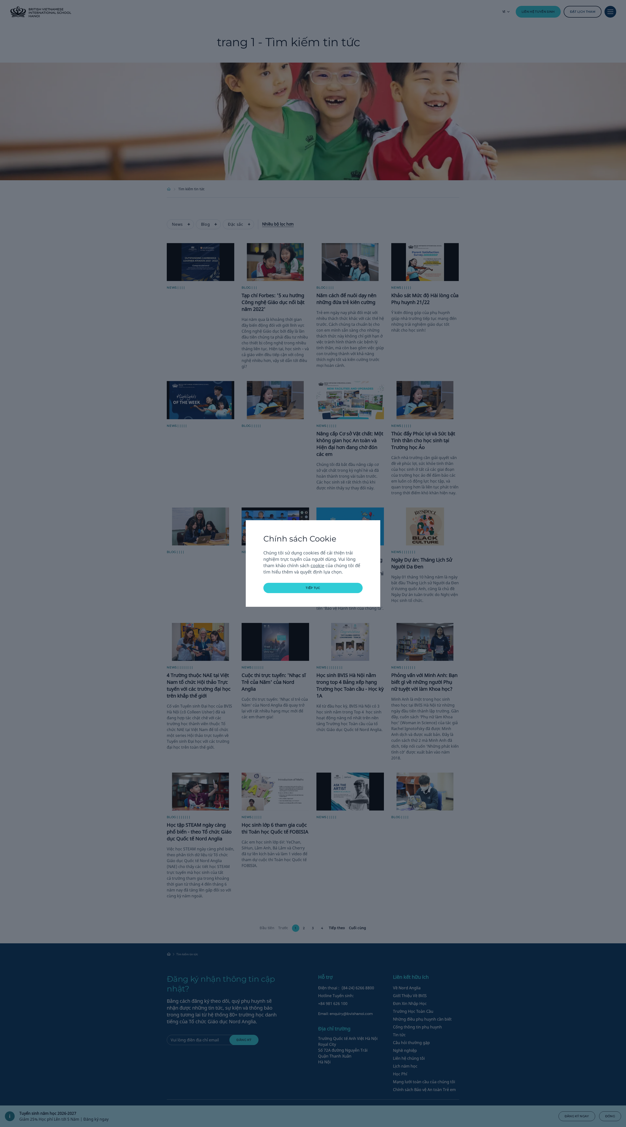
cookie (317, 565)
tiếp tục (313, 588)
